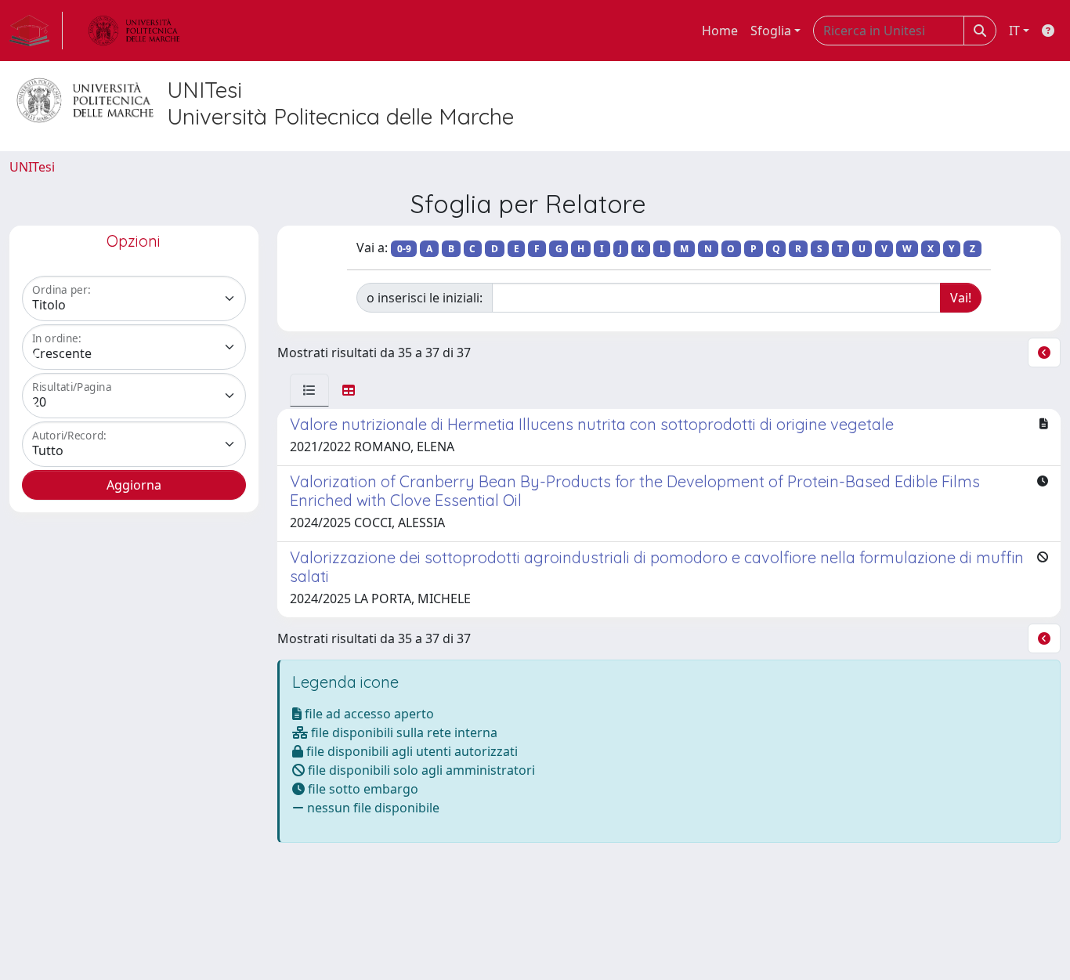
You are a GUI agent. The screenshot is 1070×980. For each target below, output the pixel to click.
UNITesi (32, 166)
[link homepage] (36, 30)
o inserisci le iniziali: (425, 297)
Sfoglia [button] (770, 30)
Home (720, 30)
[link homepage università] (134, 30)
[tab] (309, 390)
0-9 (404, 248)
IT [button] (1014, 30)
